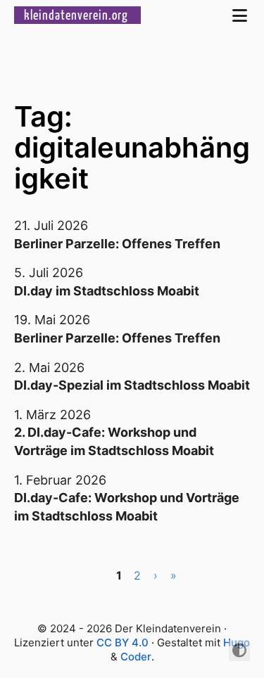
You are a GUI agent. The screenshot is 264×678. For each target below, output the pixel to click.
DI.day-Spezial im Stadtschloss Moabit (132, 385)
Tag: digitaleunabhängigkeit (132, 147)
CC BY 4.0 (122, 642)
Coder (135, 656)
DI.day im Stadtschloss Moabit (106, 290)
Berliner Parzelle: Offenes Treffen (117, 243)
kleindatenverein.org (77, 14)
